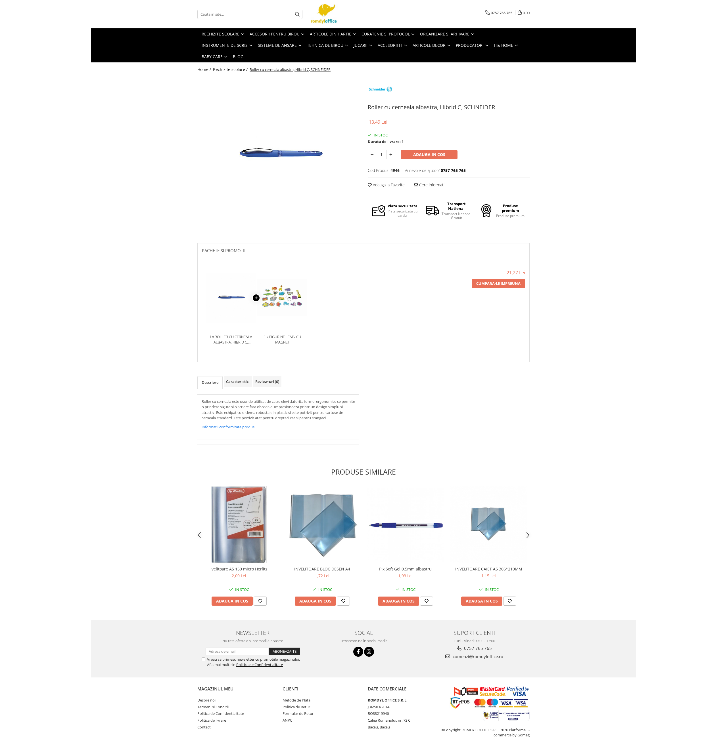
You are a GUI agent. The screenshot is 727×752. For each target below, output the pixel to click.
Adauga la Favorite (388, 185)
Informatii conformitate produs (228, 426)
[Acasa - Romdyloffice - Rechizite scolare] (339, 14)
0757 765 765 (477, 648)
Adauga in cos (429, 154)
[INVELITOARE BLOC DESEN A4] (322, 524)
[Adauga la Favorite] (260, 601)
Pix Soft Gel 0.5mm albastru (405, 569)
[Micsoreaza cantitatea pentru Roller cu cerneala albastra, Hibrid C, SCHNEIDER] (372, 154)
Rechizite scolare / (231, 69)
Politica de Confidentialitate (259, 664)
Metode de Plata (296, 700)
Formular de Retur (298, 713)
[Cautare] (297, 14)
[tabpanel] (278, 154)
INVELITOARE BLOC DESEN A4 (322, 569)
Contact (204, 727)
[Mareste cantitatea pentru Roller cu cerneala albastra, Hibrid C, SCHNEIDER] (391, 154)
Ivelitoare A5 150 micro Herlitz (239, 569)
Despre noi (206, 700)
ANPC (287, 720)
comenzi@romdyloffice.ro (477, 656)
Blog (238, 56)
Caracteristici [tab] (238, 381)
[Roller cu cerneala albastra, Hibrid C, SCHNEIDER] (278, 154)
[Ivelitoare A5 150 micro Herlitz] (239, 524)
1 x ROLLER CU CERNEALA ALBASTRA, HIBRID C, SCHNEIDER (230, 339)
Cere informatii (431, 185)
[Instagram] (369, 652)
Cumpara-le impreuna (498, 283)
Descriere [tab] (210, 382)
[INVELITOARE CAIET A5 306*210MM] (488, 524)
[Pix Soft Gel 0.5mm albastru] (405, 524)
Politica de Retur (296, 706)
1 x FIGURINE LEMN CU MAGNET (282, 339)
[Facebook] (358, 652)
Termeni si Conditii (213, 706)
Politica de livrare (211, 720)
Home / (204, 69)
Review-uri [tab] (267, 381)
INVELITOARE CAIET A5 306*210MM (488, 569)
